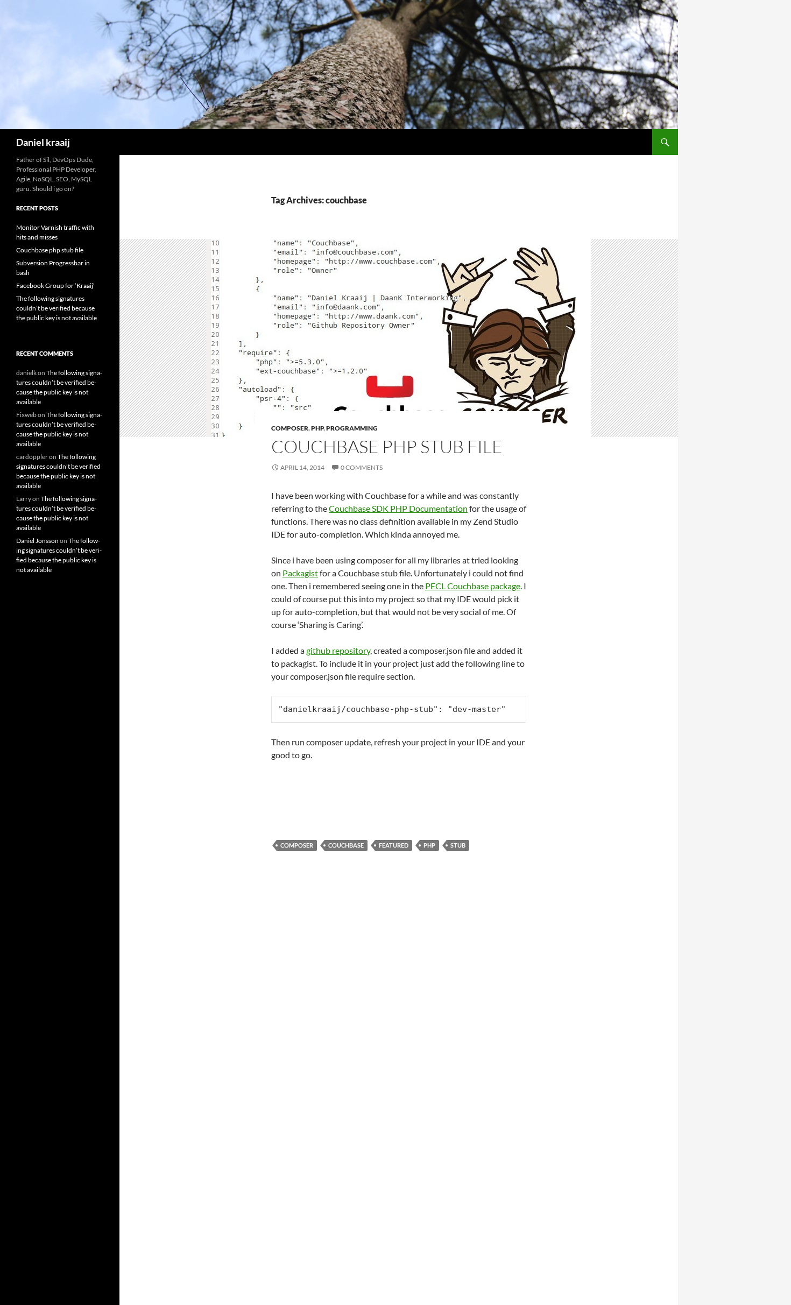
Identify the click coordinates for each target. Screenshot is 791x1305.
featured (393, 845)
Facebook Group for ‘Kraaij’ (55, 285)
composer (296, 845)
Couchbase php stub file (387, 446)
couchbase (346, 845)
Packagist (300, 573)
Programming (352, 428)
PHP (317, 428)
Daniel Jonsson (37, 541)
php (429, 845)
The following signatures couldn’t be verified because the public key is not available (56, 308)
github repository (338, 650)
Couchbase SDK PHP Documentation (398, 508)
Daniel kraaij (43, 142)
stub (457, 845)
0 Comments (362, 467)
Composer (289, 428)
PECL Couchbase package (472, 586)
